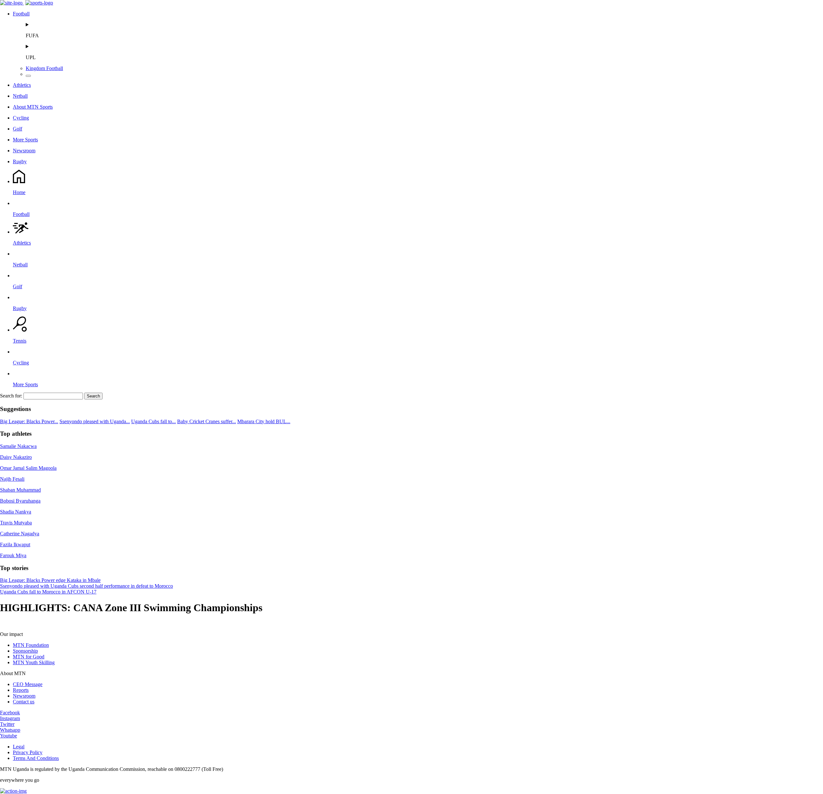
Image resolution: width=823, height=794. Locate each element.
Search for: (11, 395)
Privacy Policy (27, 752)
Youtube (8, 735)
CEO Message (27, 684)
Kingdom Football (44, 68)
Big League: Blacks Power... (29, 421)
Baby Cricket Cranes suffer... (206, 421)
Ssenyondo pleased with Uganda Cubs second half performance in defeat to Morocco (86, 586)
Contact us (23, 701)
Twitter (7, 724)
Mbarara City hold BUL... (263, 421)
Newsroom (24, 696)
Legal (18, 746)
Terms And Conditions (36, 758)
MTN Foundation (31, 645)
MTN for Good (28, 656)
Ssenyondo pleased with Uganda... (94, 421)
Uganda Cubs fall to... (153, 421)
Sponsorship (25, 651)
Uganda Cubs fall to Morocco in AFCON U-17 (48, 591)
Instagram (10, 718)
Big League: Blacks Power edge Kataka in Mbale (50, 580)
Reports (21, 690)
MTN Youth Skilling (34, 662)
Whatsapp (10, 730)
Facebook (10, 712)
